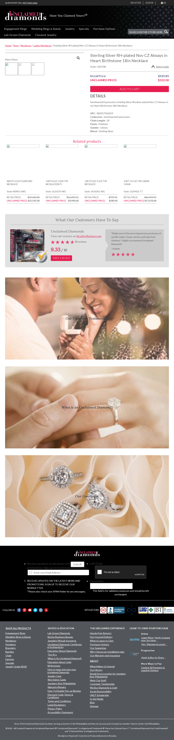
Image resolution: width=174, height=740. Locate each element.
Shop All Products (18, 628)
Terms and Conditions (59, 701)
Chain (8, 655)
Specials (84, 28)
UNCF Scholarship (99, 695)
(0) (164, 2)
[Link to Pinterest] (24, 610)
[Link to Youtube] (30, 610)
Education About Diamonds (62, 650)
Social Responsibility (100, 691)
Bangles (9, 651)
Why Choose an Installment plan (107, 651)
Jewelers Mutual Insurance (62, 640)
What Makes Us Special (102, 666)
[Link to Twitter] (35, 610)
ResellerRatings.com (88, 236)
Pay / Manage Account (153, 644)
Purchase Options (104, 28)
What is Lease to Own (102, 640)
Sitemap (94, 706)
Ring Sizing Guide (57, 679)
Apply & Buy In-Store (152, 657)
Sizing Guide (162, 66)
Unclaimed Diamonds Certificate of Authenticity (64, 646)
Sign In (149, 2)
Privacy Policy (55, 708)
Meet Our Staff (98, 680)
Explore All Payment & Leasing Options (153, 669)
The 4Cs (52, 654)
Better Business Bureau (60, 636)
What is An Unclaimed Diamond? (65, 658)
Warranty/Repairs (57, 687)
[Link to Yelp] (46, 610)
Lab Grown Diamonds (17, 34)
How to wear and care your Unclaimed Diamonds (61, 671)
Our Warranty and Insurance (105, 655)
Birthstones (54, 665)
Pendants (10, 644)
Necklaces (26, 45)
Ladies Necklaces (42, 45)
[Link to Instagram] (41, 610)
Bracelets (10, 648)
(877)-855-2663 (30, 3)
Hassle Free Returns (100, 633)
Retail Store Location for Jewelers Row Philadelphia (108, 675)
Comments (96, 581)
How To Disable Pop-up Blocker (64, 690)
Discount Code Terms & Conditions (60, 696)
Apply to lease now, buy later (155, 639)
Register (136, 2)
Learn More (147, 637)
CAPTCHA (96, 563)
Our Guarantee (98, 648)
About (94, 660)
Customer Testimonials (102, 683)
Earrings (9, 659)
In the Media (96, 698)
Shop (16, 45)
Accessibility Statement (60, 712)
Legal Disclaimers (57, 704)
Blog (92, 702)
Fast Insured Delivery (101, 636)
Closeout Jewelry (46, 34)
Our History (96, 670)
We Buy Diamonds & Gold (103, 687)
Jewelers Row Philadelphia (62, 683)
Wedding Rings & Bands (46, 28)
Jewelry (70, 28)
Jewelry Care (54, 676)
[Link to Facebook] (19, 610)
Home (8, 45)
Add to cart (130, 89)
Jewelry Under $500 (16, 666)
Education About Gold (59, 662)
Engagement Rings (15, 28)
